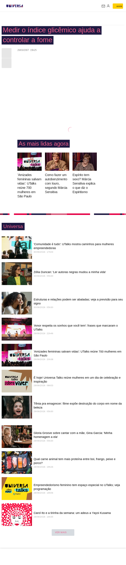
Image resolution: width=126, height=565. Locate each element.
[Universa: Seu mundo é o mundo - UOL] (14, 6)
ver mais (61, 532)
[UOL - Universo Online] (25, 6)
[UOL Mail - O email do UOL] (103, 6)
